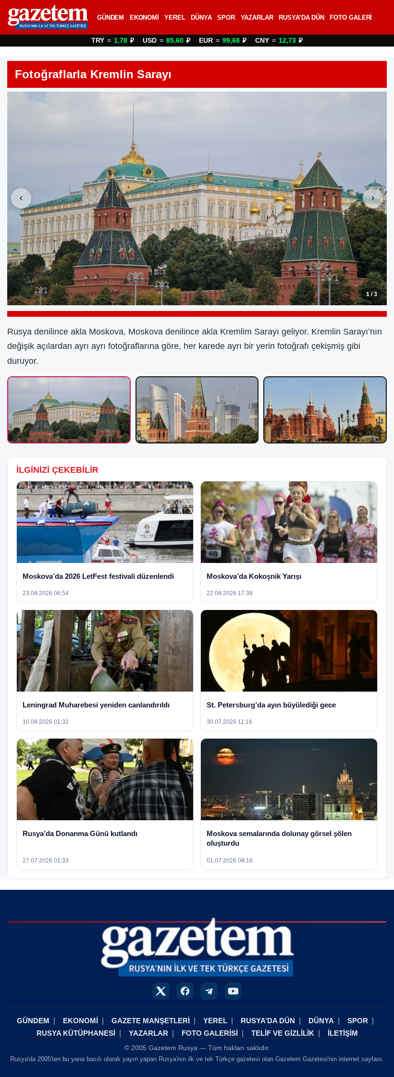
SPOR (226, 17)
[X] (161, 991)
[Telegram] (209, 991)
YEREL (174, 17)
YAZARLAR (257, 17)
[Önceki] (21, 198)
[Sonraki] (373, 198)
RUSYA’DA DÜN (301, 17)
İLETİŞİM (343, 1033)
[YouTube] (233, 991)
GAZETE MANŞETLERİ (150, 1021)
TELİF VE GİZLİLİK (282, 1033)
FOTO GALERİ (351, 17)
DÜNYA (201, 17)
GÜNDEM (110, 17)
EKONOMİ (144, 17)
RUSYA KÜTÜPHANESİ (76, 1033)
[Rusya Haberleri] (47, 17)
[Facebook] (185, 991)
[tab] (69, 409)
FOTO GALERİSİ (210, 1033)
